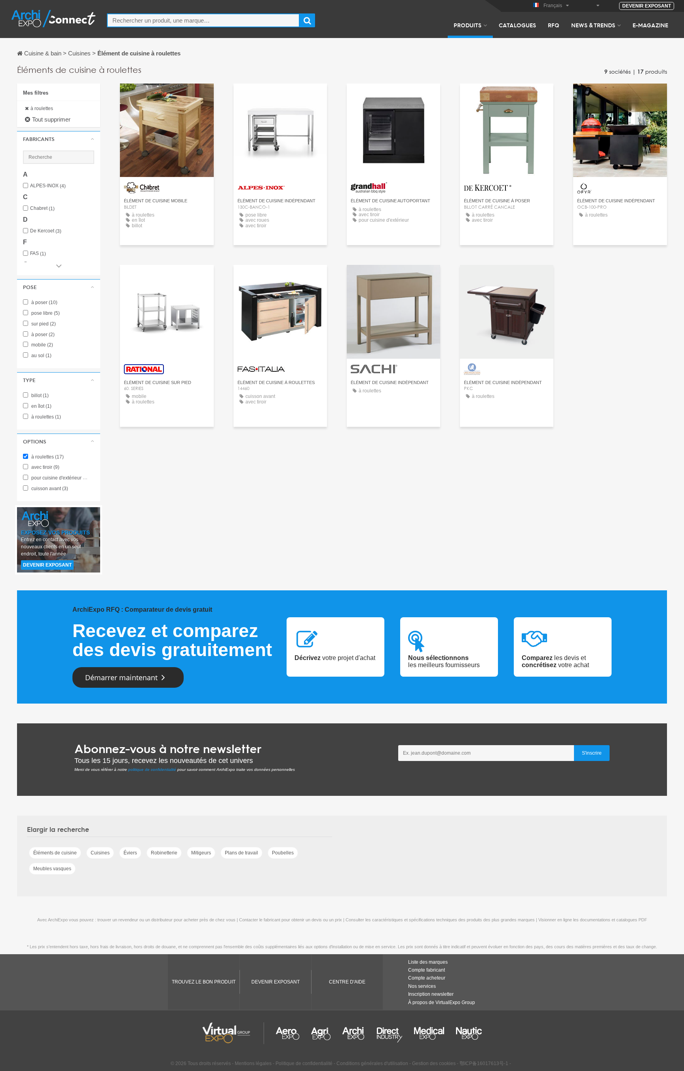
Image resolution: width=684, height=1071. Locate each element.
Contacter (167, 97)
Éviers (130, 853)
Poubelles (283, 853)
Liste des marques (428, 962)
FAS (38, 254)
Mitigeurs (201, 853)
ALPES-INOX (48, 186)
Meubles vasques (52, 868)
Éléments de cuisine (55, 853)
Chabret (42, 208)
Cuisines (100, 853)
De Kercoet (45, 231)
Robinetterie (164, 853)
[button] (58, 139)
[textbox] (203, 20)
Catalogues (517, 25)
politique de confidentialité (152, 769)
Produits (467, 25)
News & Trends (593, 25)
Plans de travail (241, 853)
